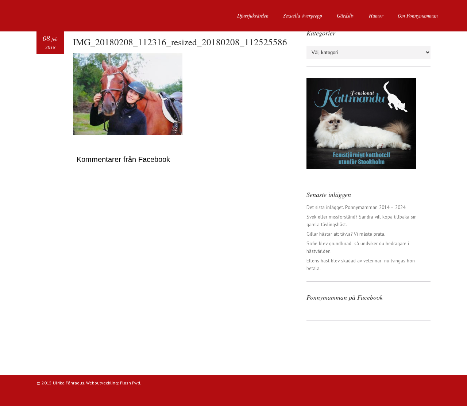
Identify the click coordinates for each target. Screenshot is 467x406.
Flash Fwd (130, 383)
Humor (376, 15)
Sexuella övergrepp (302, 15)
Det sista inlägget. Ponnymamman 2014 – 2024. (356, 207)
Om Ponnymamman (418, 15)
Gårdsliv (345, 15)
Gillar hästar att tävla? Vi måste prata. (345, 234)
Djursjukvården (253, 15)
